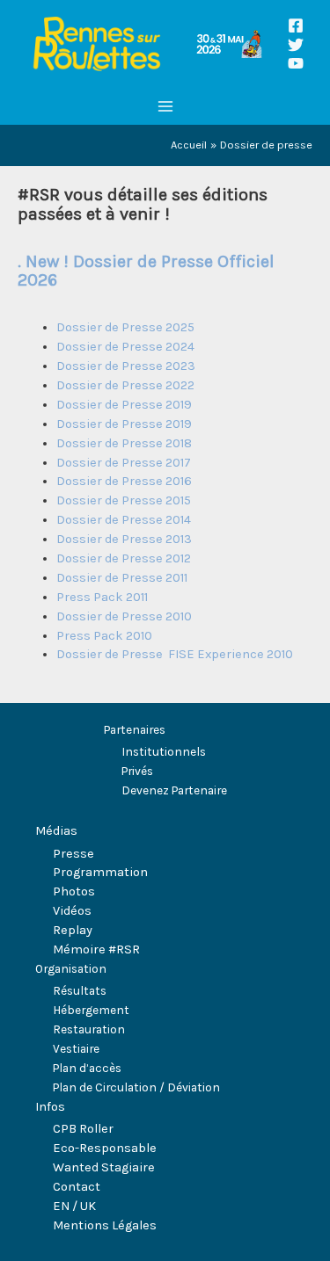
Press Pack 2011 (102, 597)
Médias (56, 830)
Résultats (79, 990)
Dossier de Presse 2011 (121, 577)
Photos (74, 891)
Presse (73, 853)
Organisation (70, 968)
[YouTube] (296, 63)
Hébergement (91, 1010)
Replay (72, 930)
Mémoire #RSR (96, 949)
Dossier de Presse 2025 (125, 327)
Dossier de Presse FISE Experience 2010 (174, 654)
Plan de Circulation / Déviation (136, 1087)
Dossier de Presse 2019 (124, 404)
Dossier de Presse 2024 (125, 346)
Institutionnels (163, 751)
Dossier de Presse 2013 (124, 539)
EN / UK (74, 1206)
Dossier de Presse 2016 (124, 481)
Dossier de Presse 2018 (124, 443)
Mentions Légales (105, 1225)
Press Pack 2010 (105, 635)
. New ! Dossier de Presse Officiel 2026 (146, 271)
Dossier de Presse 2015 (123, 500)
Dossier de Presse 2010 (125, 616)
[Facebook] (296, 25)
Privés (137, 771)
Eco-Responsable (105, 1148)
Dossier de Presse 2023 (125, 366)
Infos (50, 1106)
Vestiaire (76, 1048)
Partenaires (134, 729)
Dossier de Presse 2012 (123, 558)
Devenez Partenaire (174, 790)
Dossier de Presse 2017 (123, 462)
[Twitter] (296, 45)
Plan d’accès (87, 1068)
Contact (76, 1186)
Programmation (100, 872)
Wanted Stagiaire (104, 1167)
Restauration (89, 1029)
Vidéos (72, 910)
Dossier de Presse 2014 (123, 519)
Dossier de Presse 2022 (125, 385)
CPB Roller (83, 1128)
